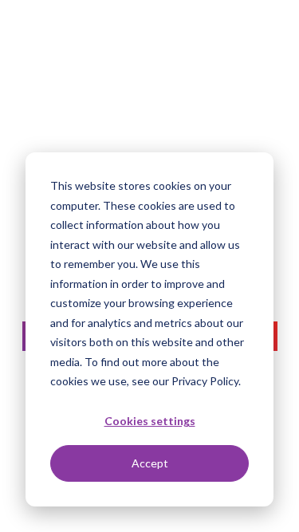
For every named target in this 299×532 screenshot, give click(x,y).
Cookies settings (149, 421)
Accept (150, 463)
